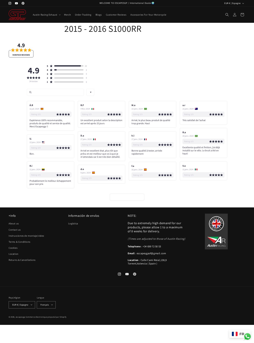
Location (13, 253)
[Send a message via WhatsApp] (247, 336)
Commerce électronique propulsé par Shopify (46, 317)
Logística (73, 223)
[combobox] (90, 92)
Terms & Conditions (19, 241)
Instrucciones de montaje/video (26, 235)
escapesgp (20, 317)
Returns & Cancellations (22, 259)
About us (14, 223)
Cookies (13, 247)
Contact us (15, 229)
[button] (46, 14)
